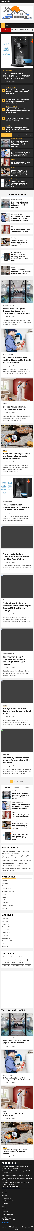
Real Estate (6, 754)
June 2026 (5, 918)
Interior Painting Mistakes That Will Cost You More (17, 119)
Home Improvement (11, 97)
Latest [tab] (7, 135)
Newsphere (25, 1227)
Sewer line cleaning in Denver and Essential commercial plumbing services (18, 129)
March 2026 (5, 924)
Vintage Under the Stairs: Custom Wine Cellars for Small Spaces (17, 711)
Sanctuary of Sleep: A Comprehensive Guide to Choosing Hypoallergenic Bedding (15, 660)
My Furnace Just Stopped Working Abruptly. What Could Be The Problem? (18, 110)
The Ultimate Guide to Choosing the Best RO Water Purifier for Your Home (17, 91)
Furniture (4, 886)
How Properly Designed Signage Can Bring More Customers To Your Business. (17, 101)
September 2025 (7, 941)
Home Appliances (11, 87)
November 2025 (6, 935)
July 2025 (5, 944)
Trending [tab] (28, 135)
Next (21, 781)
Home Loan (5, 894)
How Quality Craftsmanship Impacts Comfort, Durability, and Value (16, 760)
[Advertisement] (17, 988)
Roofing (4, 908)
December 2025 (6, 932)
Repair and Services (11, 106)
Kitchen (13, 267)
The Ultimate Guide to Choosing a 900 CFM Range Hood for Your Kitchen (21, 271)
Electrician (5, 883)
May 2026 (5, 921)
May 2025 (5, 946)
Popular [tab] (17, 135)
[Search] (31, 25)
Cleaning (8, 125)
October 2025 (6, 938)
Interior (8, 115)
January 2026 (6, 930)
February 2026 (6, 927)
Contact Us (5, 1223)
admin (13, 81)
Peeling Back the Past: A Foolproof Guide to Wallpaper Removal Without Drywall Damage (17, 607)
